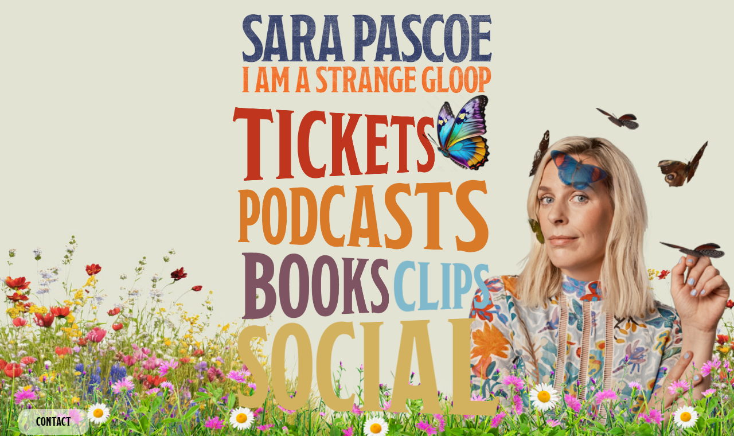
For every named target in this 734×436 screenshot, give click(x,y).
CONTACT (53, 421)
